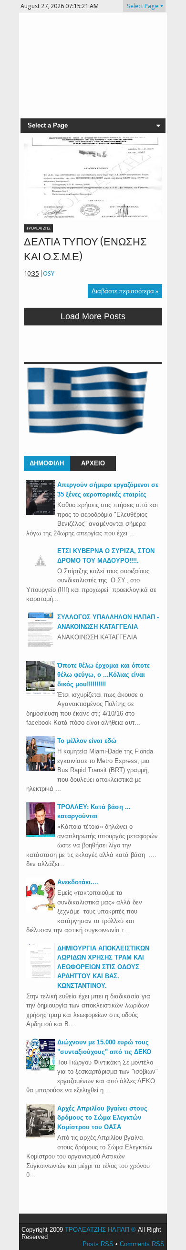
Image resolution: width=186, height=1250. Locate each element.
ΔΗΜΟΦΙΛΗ (47, 463)
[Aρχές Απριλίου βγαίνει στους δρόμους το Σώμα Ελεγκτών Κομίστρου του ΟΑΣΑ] (40, 1136)
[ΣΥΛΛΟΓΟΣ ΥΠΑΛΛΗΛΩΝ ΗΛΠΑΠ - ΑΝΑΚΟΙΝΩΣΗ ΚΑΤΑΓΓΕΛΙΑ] (40, 644)
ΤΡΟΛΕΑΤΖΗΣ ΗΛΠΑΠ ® (100, 1229)
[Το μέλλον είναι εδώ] (40, 768)
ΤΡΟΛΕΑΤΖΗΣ (38, 228)
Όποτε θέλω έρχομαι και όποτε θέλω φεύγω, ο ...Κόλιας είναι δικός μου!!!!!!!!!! (103, 675)
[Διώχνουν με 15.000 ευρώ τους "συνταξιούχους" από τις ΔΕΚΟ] (40, 1070)
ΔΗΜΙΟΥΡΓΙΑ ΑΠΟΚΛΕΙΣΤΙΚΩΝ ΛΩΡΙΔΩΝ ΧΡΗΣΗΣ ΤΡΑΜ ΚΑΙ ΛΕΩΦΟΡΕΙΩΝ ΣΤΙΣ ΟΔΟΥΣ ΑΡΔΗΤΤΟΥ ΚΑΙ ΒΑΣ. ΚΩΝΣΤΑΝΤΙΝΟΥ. (103, 967)
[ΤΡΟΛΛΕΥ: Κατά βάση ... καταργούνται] (40, 834)
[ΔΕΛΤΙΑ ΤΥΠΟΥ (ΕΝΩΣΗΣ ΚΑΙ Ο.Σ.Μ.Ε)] (93, 178)
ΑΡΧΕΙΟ (93, 463)
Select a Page (48, 125)
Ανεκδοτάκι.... (77, 882)
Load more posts (93, 316)
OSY (48, 273)
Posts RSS (98, 1244)
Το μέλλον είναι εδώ (86, 740)
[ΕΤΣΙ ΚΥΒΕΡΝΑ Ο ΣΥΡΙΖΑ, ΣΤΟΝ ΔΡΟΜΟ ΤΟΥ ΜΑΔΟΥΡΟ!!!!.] (40, 573)
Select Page (142, 6)
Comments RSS (142, 1244)
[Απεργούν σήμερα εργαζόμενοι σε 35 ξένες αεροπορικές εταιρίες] (40, 512)
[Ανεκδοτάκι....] (40, 910)
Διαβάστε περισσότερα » (125, 291)
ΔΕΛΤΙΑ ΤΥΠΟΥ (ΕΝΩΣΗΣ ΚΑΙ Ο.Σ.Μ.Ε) (85, 249)
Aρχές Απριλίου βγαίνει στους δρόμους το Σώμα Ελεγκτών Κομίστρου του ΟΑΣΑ (102, 1118)
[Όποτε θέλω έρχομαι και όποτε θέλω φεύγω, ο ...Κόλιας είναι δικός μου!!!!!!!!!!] (40, 693)
